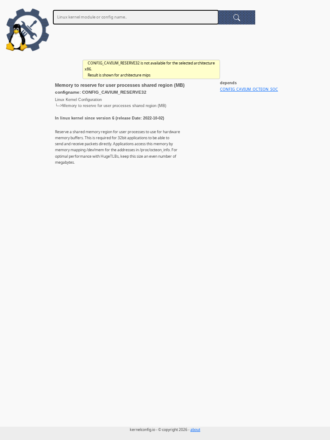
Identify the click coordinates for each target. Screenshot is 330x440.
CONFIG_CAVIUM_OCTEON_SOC (249, 89)
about (195, 429)
